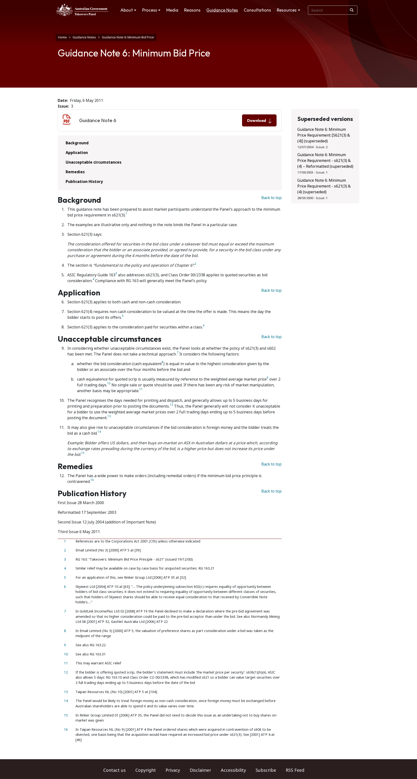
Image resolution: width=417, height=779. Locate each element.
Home (62, 37)
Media (172, 10)
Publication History (84, 181)
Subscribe (266, 770)
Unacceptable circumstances (93, 162)
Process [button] (149, 10)
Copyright (145, 770)
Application (77, 152)
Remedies (75, 172)
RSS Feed (295, 770)
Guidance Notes (222, 10)
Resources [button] (287, 10)
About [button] (126, 10)
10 (109, 384)
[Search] (351, 10)
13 (109, 416)
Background (77, 143)
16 (92, 480)
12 (171, 405)
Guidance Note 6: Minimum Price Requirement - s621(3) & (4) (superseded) (324, 186)
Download (256, 120)
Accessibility (233, 770)
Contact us (114, 770)
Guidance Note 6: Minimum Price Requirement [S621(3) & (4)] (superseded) (323, 135)
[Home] (82, 10)
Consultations (257, 10)
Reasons (192, 10)
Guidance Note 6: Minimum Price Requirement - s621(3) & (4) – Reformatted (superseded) (325, 160)
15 (82, 453)
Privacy (173, 770)
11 (141, 389)
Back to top (271, 198)
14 (99, 432)
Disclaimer (200, 770)
